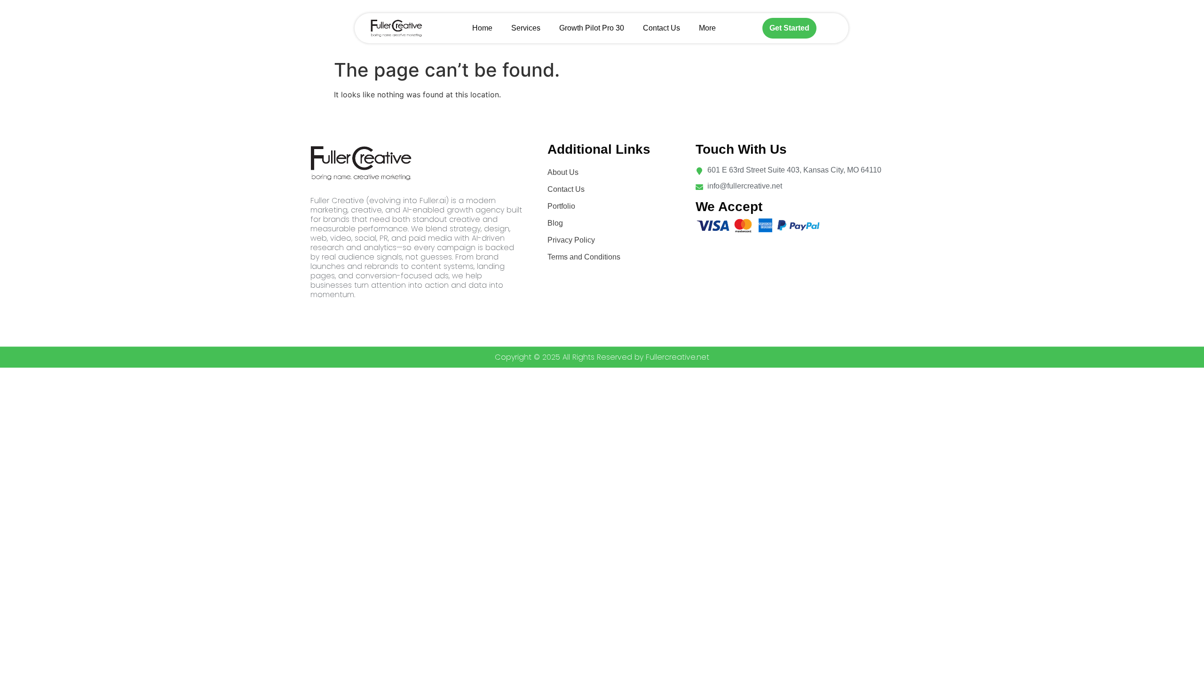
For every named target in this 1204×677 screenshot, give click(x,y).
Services (525, 28)
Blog (555, 223)
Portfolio (561, 206)
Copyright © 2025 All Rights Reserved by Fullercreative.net (602, 357)
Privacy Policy (571, 240)
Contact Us (661, 28)
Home (482, 28)
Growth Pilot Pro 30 (591, 28)
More (707, 28)
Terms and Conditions (583, 257)
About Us (562, 172)
